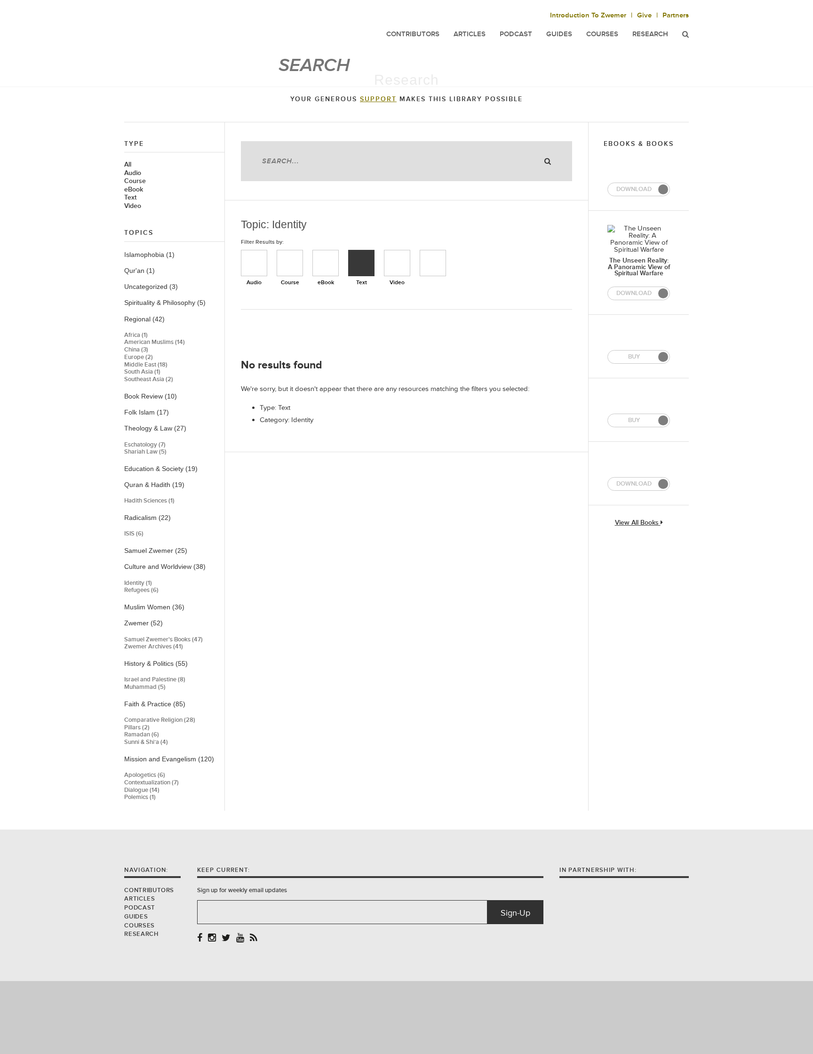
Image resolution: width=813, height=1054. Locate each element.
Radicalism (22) (147, 517)
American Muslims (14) (154, 342)
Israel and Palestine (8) (154, 679)
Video (132, 206)
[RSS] (253, 938)
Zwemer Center (199, 27)
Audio (132, 173)
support (378, 99)
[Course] (290, 263)
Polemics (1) (140, 797)
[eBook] (325, 263)
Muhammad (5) (145, 687)
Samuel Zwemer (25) (155, 550)
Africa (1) (136, 335)
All (127, 164)
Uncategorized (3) (151, 286)
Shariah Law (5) (145, 451)
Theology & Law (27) (155, 428)
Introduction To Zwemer (588, 15)
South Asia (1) (142, 371)
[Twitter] (226, 938)
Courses (602, 34)
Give (644, 15)
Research (650, 34)
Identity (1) (138, 583)
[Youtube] (240, 938)
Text (130, 197)
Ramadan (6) (141, 734)
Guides (136, 916)
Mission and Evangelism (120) (169, 759)
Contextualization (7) (151, 782)
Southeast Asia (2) (148, 379)
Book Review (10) (150, 396)
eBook (133, 189)
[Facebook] (199, 938)
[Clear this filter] (433, 263)
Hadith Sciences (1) (149, 500)
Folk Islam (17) (146, 412)
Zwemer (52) (143, 623)
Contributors (149, 890)
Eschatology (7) (145, 444)
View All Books (638, 523)
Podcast (139, 907)
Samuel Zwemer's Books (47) (163, 639)
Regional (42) (144, 319)
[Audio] (254, 263)
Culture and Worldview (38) (165, 566)
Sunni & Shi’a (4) (146, 742)
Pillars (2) (137, 727)
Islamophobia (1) (149, 254)
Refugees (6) (141, 590)
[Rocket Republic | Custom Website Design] (407, 1017)
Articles (139, 898)
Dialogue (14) (141, 790)
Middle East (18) (145, 364)
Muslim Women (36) (154, 607)
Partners (675, 15)
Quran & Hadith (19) (154, 484)
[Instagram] (212, 938)
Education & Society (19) (161, 468)
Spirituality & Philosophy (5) (165, 302)
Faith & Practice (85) (154, 704)
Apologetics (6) (144, 775)
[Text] (361, 263)
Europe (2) (138, 357)
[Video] (397, 263)
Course (135, 181)
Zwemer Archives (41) (153, 646)
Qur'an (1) (139, 270)
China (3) (136, 349)
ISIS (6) (133, 533)
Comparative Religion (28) (159, 720)
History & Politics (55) (156, 663)
